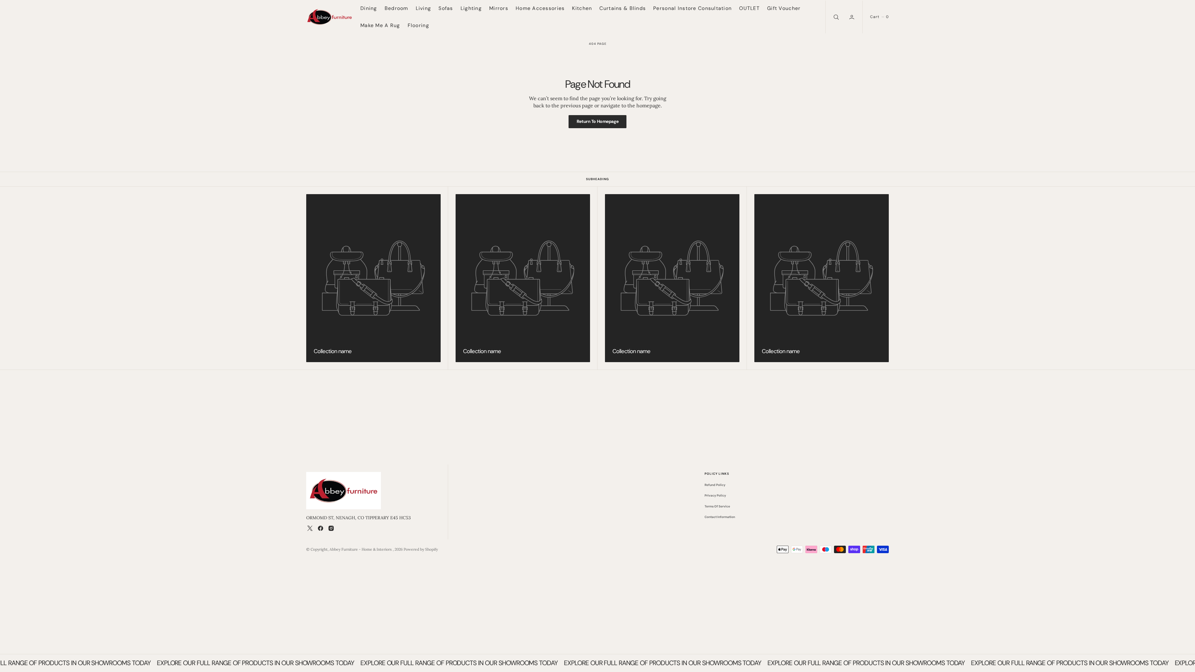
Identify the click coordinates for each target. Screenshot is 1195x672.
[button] (852, 17)
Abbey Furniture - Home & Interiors (361, 549)
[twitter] (310, 528)
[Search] (836, 17)
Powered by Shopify (421, 549)
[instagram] (331, 528)
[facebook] (320, 528)
